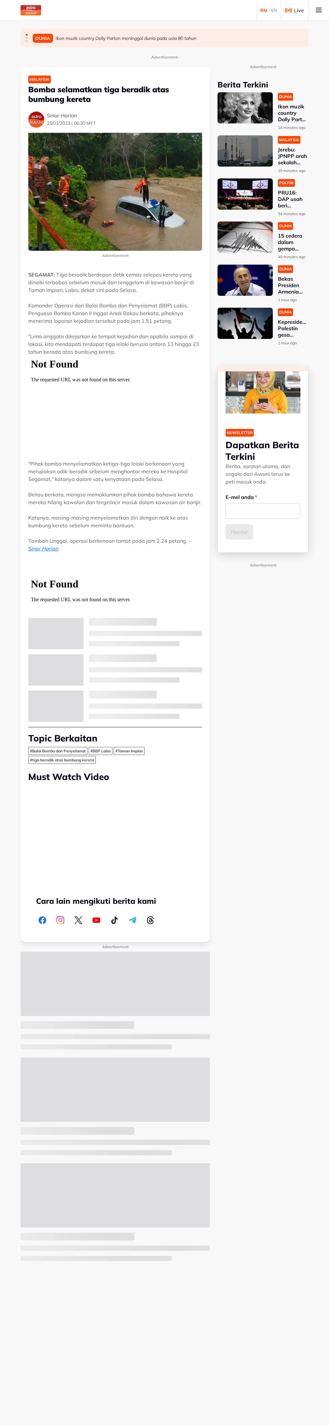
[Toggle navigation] (318, 10)
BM (263, 10)
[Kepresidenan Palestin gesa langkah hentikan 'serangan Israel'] (245, 323)
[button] (27, 35)
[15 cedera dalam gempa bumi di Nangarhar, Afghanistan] (245, 237)
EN (274, 10)
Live (299, 10)
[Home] (31, 10)
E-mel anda (240, 497)
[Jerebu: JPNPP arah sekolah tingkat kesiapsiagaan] (245, 151)
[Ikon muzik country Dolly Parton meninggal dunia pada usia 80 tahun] (245, 107)
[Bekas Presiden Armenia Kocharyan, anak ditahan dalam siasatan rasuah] (245, 280)
